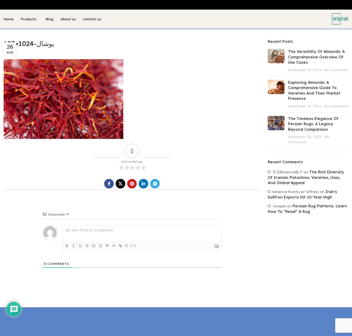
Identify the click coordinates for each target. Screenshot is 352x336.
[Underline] (80, 246)
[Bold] (66, 246)
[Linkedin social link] (143, 183)
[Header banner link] (176, 5)
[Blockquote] (107, 246)
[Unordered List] (100, 246)
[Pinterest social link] (132, 183)
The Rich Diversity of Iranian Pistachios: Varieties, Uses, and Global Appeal (306, 177)
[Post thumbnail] (276, 60)
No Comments (336, 70)
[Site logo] (340, 18)
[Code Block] (113, 246)
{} (126, 245)
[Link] (120, 246)
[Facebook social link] (109, 183)
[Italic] (73, 246)
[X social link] (120, 183)
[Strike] (87, 246)
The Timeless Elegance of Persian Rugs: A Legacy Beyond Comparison (313, 124)
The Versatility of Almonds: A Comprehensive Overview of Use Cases (316, 57)
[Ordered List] (93, 246)
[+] (133, 245)
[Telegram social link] (155, 183)
